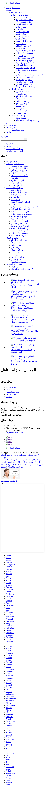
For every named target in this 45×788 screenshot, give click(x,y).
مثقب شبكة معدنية (24, 79)
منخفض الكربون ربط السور (13, 460)
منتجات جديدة (16, 12)
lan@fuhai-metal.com (14, 433)
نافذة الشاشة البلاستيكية (26, 51)
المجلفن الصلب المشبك (25, 67)
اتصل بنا (9, 132)
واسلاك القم (21, 44)
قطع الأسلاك (21, 27)
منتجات (9, 10)
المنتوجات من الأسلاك (20, 15)
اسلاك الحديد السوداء (24, 20)
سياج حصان (21, 113)
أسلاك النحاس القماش (25, 84)
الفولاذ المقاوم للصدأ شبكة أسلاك (29, 75)
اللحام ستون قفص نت (25, 77)
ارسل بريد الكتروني (9, 480)
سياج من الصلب (22, 111)
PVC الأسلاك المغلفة (24, 22)
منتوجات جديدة (20, 455)
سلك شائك (20, 48)
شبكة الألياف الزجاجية (25, 63)
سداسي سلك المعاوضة (25, 41)
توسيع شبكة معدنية (24, 60)
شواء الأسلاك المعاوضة (25, 87)
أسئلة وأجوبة (11, 125)
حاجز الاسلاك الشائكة (34, 460)
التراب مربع (21, 56)
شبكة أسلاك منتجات (19, 39)
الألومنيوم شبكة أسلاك (25, 58)
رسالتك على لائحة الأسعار (11, 415)
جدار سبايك (20, 106)
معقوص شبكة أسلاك (24, 53)
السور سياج (21, 99)
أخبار (8, 123)
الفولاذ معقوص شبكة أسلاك (28, 462)
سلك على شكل (22, 36)
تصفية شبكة (21, 118)
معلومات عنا (11, 127)
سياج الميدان (21, 94)
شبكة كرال (20, 72)
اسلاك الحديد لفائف (24, 24)
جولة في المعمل (17, 130)
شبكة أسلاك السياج (24, 96)
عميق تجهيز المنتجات (19, 115)
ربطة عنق (20, 29)
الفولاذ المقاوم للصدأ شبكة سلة (29, 120)
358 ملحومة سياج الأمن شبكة (23, 340)
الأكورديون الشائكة (23, 46)
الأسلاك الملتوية (22, 32)
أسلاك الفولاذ (21, 34)
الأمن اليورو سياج (23, 103)
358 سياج (20, 108)
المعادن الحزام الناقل (24, 82)
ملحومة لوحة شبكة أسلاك (26, 70)
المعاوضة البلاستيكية (24, 65)
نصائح (30, 455)
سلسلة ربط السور (23, 91)
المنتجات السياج (17, 89)
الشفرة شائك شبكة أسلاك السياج (22, 464)
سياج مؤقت (21, 101)
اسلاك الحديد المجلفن (25, 17)
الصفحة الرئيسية (13, 8)
